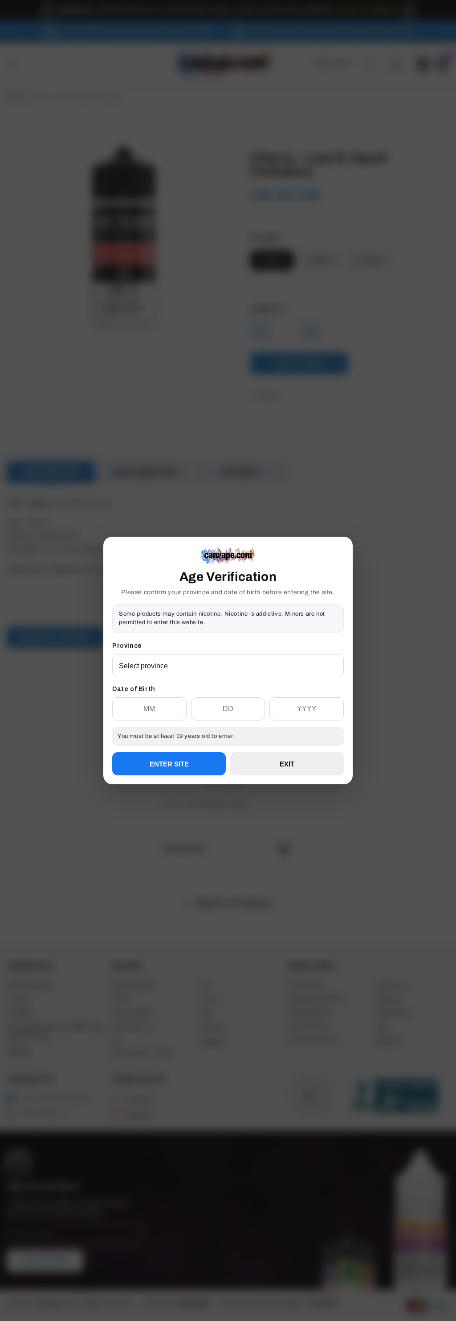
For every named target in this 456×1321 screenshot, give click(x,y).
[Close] (343, 582)
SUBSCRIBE (228, 692)
